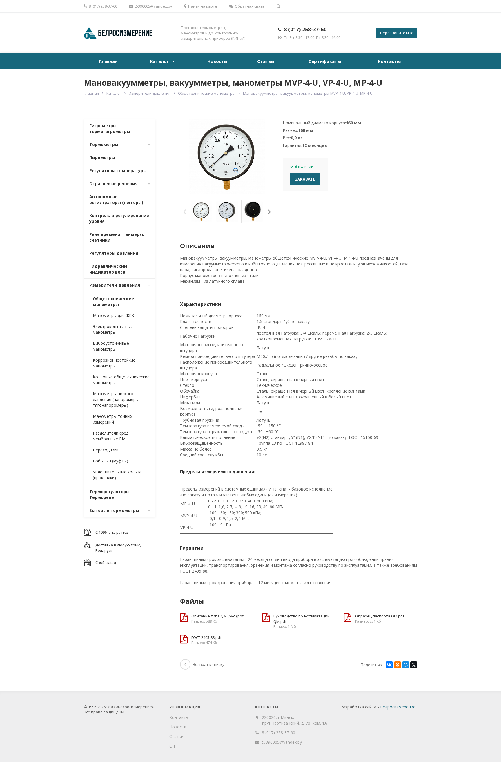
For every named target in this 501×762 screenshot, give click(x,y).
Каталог (159, 61)
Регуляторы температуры (118, 170)
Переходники (106, 450)
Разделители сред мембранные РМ (110, 436)
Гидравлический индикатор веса (108, 269)
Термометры (103, 144)
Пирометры (102, 157)
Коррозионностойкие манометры (114, 363)
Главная (108, 61)
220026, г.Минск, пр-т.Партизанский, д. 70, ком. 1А (294, 720)
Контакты (389, 61)
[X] (413, 664)
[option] (201, 211)
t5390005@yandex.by (153, 6)
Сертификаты (324, 61)
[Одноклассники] (397, 664)
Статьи (265, 61)
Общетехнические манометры (206, 93)
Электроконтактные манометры (113, 329)
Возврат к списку (208, 664)
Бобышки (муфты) (110, 461)
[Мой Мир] (405, 664)
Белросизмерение (397, 707)
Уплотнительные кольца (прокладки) (117, 474)
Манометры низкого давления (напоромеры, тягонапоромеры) (116, 399)
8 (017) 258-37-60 (305, 29)
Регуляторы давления (113, 253)
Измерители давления (149, 93)
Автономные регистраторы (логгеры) (116, 199)
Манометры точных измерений (112, 419)
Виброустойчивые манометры (111, 346)
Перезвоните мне (396, 32)
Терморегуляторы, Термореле (110, 494)
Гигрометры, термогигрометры (109, 128)
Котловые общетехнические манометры (121, 379)
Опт (173, 746)
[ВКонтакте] (389, 664)
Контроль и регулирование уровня (119, 218)
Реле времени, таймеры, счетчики (116, 237)
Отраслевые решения (113, 183)
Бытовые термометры (114, 510)
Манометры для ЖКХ (113, 315)
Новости (217, 61)
